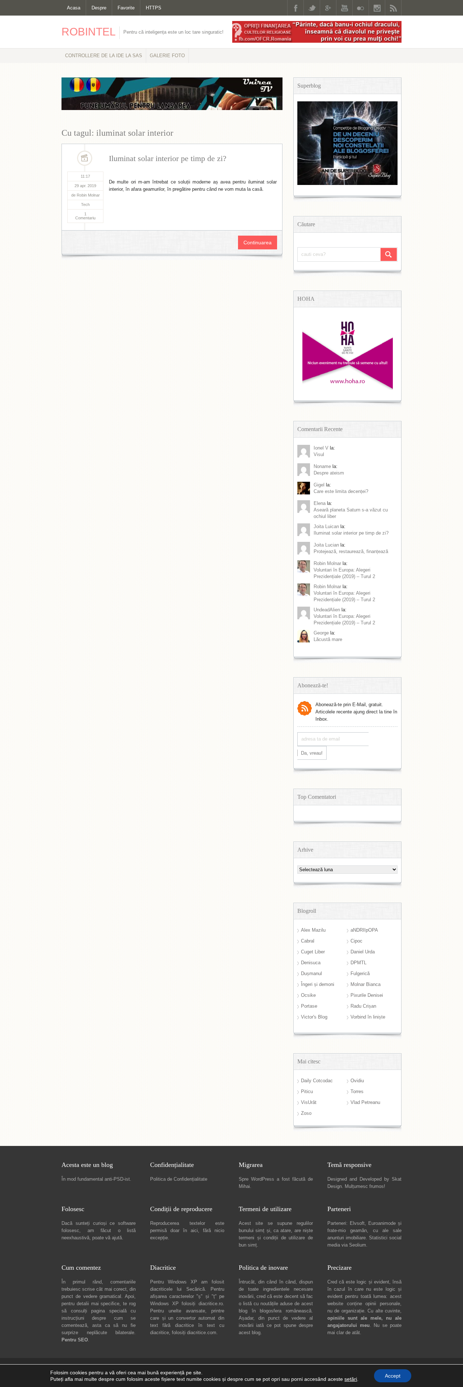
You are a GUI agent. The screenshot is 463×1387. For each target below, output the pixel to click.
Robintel (88, 32)
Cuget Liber (313, 951)
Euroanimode (382, 1223)
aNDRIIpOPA (364, 930)
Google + (328, 8)
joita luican (326, 526)
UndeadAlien (327, 609)
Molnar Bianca (366, 984)
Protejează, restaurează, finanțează (351, 551)
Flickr (361, 8)
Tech (85, 204)
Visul (319, 454)
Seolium (357, 1245)
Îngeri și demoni (317, 984)
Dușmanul (311, 973)
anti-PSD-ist (117, 1179)
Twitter (312, 8)
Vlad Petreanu (365, 1102)
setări (350, 1379)
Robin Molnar (327, 563)
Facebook (295, 8)
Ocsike (308, 995)
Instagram (377, 8)
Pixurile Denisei (367, 995)
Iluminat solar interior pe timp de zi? (167, 158)
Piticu (307, 1091)
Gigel (319, 485)
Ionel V (321, 448)
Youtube (344, 8)
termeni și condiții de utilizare (272, 1237)
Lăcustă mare (328, 639)
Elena (320, 503)
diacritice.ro (211, 1303)
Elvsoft (357, 1223)
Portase (309, 1006)
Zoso (306, 1113)
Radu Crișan (363, 1006)
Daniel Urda (363, 951)
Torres (357, 1091)
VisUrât (309, 1102)
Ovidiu (357, 1080)
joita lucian (326, 545)
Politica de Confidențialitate (178, 1179)
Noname (322, 466)
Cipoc (356, 941)
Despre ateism (329, 473)
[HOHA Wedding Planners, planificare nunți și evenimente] (347, 388)
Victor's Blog (314, 1017)
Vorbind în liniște (368, 1017)
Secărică (195, 1289)
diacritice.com (201, 1332)
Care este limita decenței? (341, 491)
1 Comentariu (85, 216)
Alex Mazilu (313, 930)
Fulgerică (360, 973)
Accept (392, 1376)
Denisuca (310, 962)
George (321, 633)
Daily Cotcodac (317, 1080)
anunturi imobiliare (346, 1237)
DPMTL (358, 962)
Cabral (307, 941)
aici (194, 1230)
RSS (393, 8)
